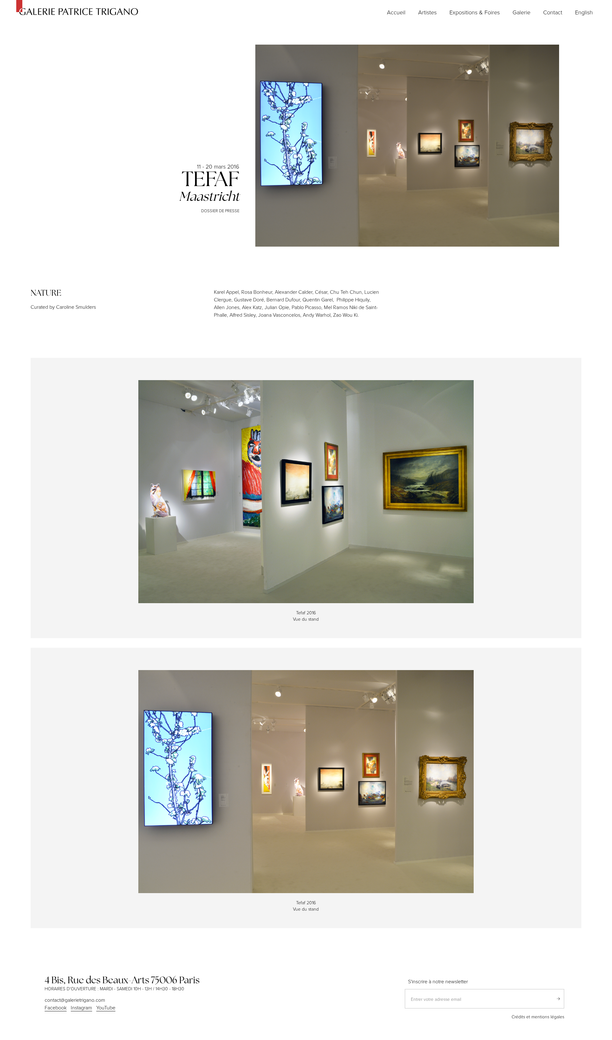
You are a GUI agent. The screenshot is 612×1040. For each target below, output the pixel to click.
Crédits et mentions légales (538, 1017)
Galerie (521, 12)
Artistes (427, 12)
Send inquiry (558, 998)
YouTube (105, 1007)
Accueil (396, 12)
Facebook (56, 1007)
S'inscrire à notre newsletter (438, 981)
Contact (552, 12)
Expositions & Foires (474, 12)
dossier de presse (220, 210)
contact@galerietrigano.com (75, 999)
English (584, 12)
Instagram (81, 1007)
